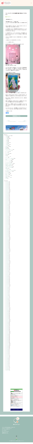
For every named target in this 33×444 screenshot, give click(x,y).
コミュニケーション (8, 160)
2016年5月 (7, 302)
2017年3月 (7, 293)
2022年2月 (7, 235)
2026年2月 (7, 187)
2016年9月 (7, 298)
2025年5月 (7, 196)
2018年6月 (7, 278)
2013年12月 (7, 331)
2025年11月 (7, 190)
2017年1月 (7, 295)
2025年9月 (7, 192)
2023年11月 (7, 214)
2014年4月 (7, 327)
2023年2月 (7, 223)
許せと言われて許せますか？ (9, 163)
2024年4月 (7, 209)
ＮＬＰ (6, 152)
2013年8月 (7, 335)
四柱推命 (7, 154)
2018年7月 (7, 277)
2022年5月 (7, 232)
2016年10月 (7, 297)
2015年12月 (7, 307)
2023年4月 (7, 221)
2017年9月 (7, 287)
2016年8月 (7, 299)
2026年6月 (7, 183)
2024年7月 (7, 206)
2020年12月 (7, 249)
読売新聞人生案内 (8, 135)
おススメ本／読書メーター (9, 149)
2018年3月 (7, 281)
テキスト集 (7, 172)
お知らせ (7, 176)
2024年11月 (7, 202)
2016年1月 (7, 306)
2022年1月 (7, 236)
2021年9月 (7, 240)
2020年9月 (7, 252)
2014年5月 (7, 326)
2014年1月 (7, 330)
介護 (7, 139)
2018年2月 (7, 282)
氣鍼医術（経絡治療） (8, 165)
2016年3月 (7, 304)
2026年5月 (7, 184)
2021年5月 (7, 244)
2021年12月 (7, 237)
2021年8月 (7, 241)
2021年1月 (7, 248)
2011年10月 (7, 357)
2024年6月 (7, 207)
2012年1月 (7, 354)
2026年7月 (7, 182)
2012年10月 (7, 345)
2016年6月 (7, 301)
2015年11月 (7, 308)
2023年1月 (7, 224)
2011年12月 (7, 355)
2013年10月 (7, 333)
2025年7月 (7, 194)
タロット (7, 157)
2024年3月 (7, 210)
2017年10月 (7, 286)
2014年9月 (7, 322)
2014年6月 (7, 325)
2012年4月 (7, 351)
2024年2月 (7, 211)
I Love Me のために (8, 162)
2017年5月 (7, 291)
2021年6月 (7, 243)
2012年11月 (7, 344)
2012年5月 (7, 350)
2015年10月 (7, 309)
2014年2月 (7, 329)
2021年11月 (7, 238)
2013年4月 (7, 339)
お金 (7, 141)
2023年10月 (7, 215)
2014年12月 (7, 319)
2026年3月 (7, 186)
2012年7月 (7, 348)
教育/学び (8, 144)
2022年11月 (7, 226)
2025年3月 (7, 198)
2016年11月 (7, 296)
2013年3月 (7, 340)
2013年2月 (7, 341)
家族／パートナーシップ (9, 159)
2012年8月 (7, 347)
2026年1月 (7, 188)
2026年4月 (7, 185)
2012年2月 (7, 353)
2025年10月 (7, 191)
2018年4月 (7, 280)
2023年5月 (7, 220)
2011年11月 (7, 356)
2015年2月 (7, 317)
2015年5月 (7, 314)
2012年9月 (7, 346)
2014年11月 (7, 320)
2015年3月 (7, 316)
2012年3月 (7, 352)
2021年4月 (7, 245)
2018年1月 (7, 283)
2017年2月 (7, 294)
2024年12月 (7, 201)
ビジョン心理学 (8, 153)
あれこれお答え (8, 173)
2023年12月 (7, 213)
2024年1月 (7, 212)
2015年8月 (7, 311)
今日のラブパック (8, 175)
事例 (6, 147)
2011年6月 (7, 361)
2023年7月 (7, 218)
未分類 (6, 178)
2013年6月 (7, 337)
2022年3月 (7, 234)
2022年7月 (7, 230)
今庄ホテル (8, 169)
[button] (16, 436)
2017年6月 (7, 290)
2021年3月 (7, 246)
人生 (7, 145)
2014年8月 (7, 323)
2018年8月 (7, 276)
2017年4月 (7, 292)
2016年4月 (7, 303)
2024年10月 (7, 203)
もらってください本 (9, 150)
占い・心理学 (7, 151)
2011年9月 (7, 358)
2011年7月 (7, 360)
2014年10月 (7, 321)
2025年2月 (7, 199)
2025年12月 (7, 189)
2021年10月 (7, 239)
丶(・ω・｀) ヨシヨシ (8, 161)
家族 (7, 136)
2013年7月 (7, 336)
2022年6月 (7, 231)
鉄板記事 (7, 148)
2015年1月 (7, 318)
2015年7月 (7, 312)
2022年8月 (7, 229)
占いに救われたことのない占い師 (10, 170)
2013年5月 (7, 338)
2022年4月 (7, 233)
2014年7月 (7, 324)
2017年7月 (7, 289)
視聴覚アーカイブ (8, 177)
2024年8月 (7, 205)
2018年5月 (7, 279)
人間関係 (8, 138)
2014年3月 (7, 328)
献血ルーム (7, 174)
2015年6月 (7, 313)
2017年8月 (7, 288)
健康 (7, 140)
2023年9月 (7, 216)
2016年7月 (7, 300)
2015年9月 (7, 310)
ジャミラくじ (8, 156)
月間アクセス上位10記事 (9, 167)
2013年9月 (7, 334)
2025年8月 (7, 193)
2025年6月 (7, 195)
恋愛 (7, 143)
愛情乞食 (7, 168)
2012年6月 (7, 349)
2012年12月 (7, 343)
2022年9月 (7, 228)
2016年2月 (7, 305)
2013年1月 (7, 342)
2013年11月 (7, 332)
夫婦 (7, 137)
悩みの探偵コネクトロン (9, 171)
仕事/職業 (8, 142)
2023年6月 (7, 219)
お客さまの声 (7, 146)
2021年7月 (7, 242)
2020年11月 (7, 250)
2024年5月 (7, 208)
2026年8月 (7, 181)
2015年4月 (7, 315)
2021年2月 (7, 247)
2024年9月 (7, 204)
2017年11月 (7, 285)
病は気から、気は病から (9, 164)
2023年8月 (7, 217)
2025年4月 (7, 197)
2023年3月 (7, 222)
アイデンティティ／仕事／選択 (10, 158)
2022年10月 (7, 227)
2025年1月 (7, 200)
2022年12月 (7, 225)
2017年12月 (7, 284)
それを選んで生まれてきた (9, 166)
